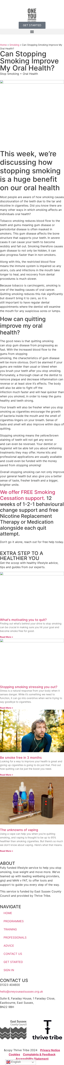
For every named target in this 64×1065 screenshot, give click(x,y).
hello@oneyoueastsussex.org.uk (21, 991)
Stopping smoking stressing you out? (28, 687)
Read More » (6, 637)
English (15, 1061)
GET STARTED (13, 962)
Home (3, 44)
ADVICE (9, 945)
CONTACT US (13, 954)
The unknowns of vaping (19, 830)
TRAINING (10, 929)
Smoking (14, 44)
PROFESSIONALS (15, 937)
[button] (32, 32)
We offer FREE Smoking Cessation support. (27, 495)
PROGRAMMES (14, 921)
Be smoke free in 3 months (21, 757)
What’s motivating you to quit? (23, 620)
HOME (8, 913)
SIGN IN (9, 970)
